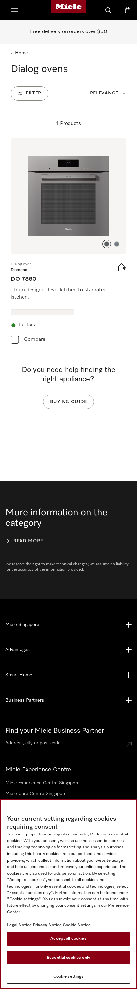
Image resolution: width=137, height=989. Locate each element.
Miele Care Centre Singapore (36, 793)
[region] (68, 894)
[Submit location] (129, 744)
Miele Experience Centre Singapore (42, 783)
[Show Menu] (15, 10)
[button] (106, 244)
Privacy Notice (47, 925)
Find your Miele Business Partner (54, 730)
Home (21, 53)
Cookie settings (68, 976)
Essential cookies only (68, 958)
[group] (68, 242)
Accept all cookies (68, 938)
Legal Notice (19, 925)
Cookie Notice (77, 925)
